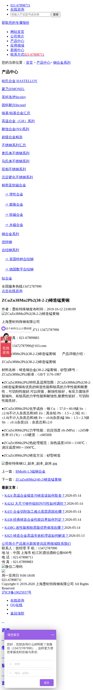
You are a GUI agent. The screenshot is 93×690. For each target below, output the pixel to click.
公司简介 (9, 543)
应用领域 (50, 543)
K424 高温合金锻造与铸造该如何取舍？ (35, 495)
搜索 (56, 14)
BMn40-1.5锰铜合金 (30, 471)
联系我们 (64, 543)
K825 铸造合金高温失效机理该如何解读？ (37, 535)
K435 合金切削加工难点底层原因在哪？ (35, 511)
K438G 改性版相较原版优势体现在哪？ (34, 527)
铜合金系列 (62, 62)
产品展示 (22, 543)
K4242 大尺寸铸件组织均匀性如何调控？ (36, 503)
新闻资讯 (36, 543)
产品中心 (43, 62)
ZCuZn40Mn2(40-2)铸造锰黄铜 (38, 479)
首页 (29, 62)
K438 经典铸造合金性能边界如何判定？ (35, 519)
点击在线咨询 (12, 291)
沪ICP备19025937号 (16, 592)
